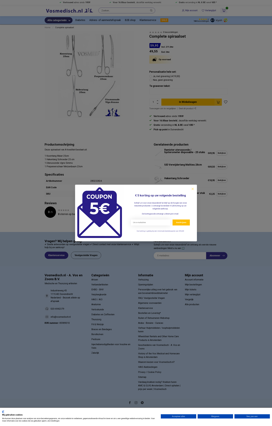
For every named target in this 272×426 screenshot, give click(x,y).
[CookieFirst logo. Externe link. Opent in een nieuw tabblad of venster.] (3, 412)
